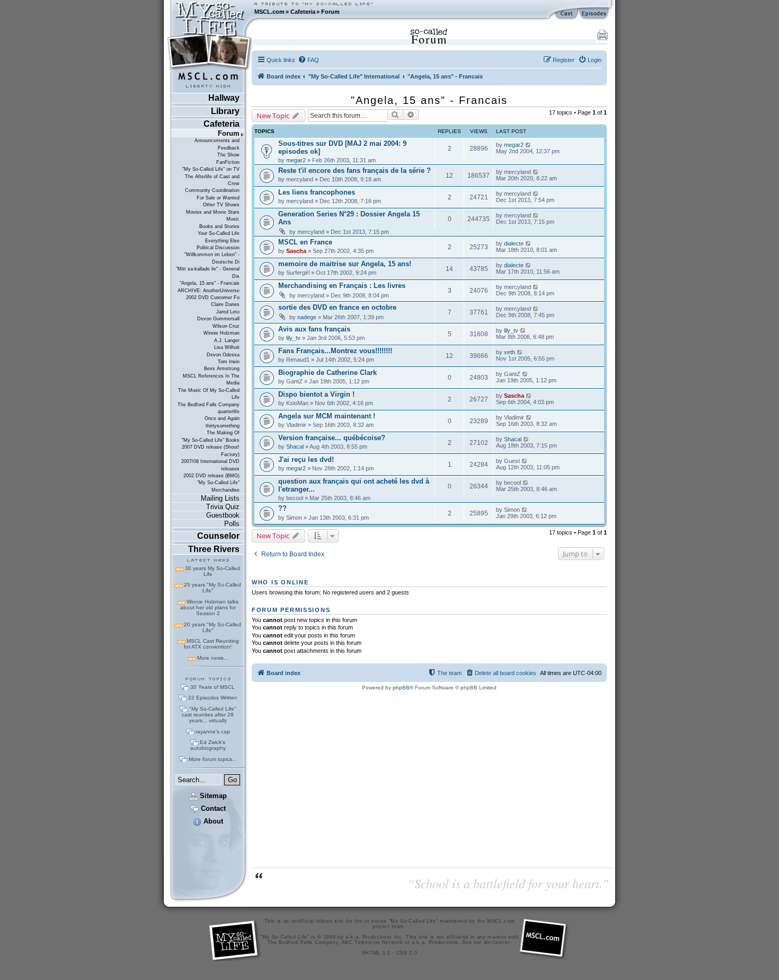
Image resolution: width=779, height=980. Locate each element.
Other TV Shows (221, 204)
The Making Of (223, 432)
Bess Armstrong (222, 368)
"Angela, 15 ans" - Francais (210, 283)
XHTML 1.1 (376, 953)
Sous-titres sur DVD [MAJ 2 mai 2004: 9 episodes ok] (342, 147)
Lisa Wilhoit (227, 347)
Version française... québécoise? (331, 438)
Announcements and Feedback (217, 144)
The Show (228, 155)
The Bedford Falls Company (209, 404)
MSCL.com (269, 11)
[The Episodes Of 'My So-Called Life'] (594, 14)
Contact (212, 808)
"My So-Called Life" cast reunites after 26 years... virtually (209, 714)
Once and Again (222, 418)
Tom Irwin (229, 361)
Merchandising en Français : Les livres (341, 286)
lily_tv (293, 338)
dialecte (514, 243)
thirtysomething (223, 425)
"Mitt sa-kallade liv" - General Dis (208, 272)
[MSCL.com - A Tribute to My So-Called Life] (210, 12)
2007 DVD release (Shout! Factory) (211, 450)
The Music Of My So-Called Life (209, 394)
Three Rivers (214, 549)
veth (509, 352)
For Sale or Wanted (218, 197)
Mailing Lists (220, 498)
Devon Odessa (223, 354)
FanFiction (228, 162)
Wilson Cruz (226, 326)
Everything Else (222, 240)
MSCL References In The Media (211, 379)
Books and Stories (219, 226)
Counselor (218, 535)
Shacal (295, 446)
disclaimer (497, 942)
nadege (306, 317)
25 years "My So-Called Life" (212, 587)
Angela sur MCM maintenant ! (326, 416)
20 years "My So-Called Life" (212, 627)
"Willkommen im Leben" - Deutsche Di (212, 258)
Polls (232, 524)
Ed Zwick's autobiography (208, 745)
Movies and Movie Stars (213, 212)
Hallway (224, 97)
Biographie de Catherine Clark (327, 373)
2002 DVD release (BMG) (211, 475)
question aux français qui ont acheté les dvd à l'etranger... (353, 485)
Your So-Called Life (219, 233)
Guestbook (223, 515)
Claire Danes (225, 304)
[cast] (567, 14)
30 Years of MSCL (212, 687)
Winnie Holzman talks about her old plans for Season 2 (209, 607)
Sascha (296, 251)
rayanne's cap (213, 731)
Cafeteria (302, 11)
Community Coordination (212, 190)
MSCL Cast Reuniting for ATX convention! (211, 644)
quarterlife (229, 411)
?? (282, 508)
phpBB (401, 687)
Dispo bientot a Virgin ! (316, 394)
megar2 (296, 160)
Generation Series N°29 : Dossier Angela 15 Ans (349, 218)
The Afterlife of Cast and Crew (212, 180)
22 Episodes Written (212, 698)
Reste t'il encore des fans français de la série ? (354, 170)
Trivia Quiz (223, 507)
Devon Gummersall (218, 318)
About (212, 821)
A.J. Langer (227, 340)
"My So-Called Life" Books (211, 440)
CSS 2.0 (407, 953)
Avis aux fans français (314, 329)
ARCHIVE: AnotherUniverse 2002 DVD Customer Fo (209, 294)
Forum (330, 11)
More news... (212, 658)
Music (233, 219)
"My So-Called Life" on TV (211, 169)
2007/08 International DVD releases (210, 465)
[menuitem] (308, 60)
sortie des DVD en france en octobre (337, 307)
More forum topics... (213, 759)
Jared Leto (228, 311)
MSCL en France (305, 242)
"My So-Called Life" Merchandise (218, 486)
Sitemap (212, 796)
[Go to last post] (528, 144)
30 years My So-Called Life (212, 571)
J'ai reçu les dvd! (306, 459)
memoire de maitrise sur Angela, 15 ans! (344, 264)
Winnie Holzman (221, 333)
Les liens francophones (316, 192)
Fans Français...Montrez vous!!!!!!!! (335, 351)
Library (225, 111)
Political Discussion (218, 247)
